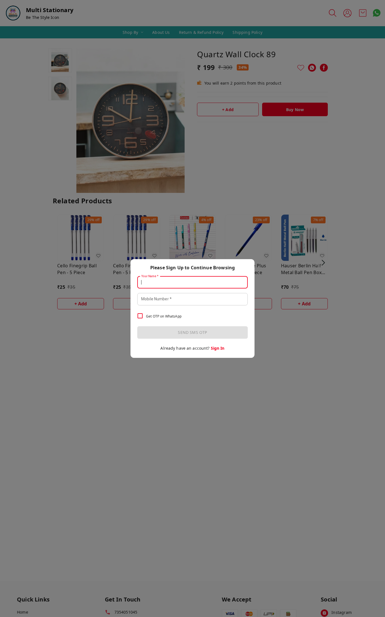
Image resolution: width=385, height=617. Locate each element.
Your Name (150, 276)
